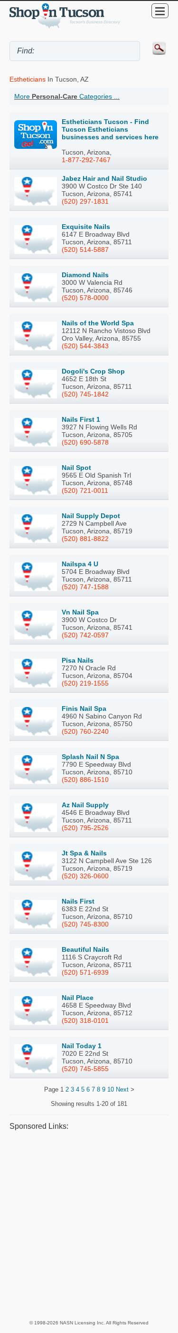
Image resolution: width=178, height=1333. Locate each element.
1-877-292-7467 (86, 160)
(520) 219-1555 (85, 683)
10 (110, 1089)
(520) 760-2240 (85, 731)
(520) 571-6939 (85, 972)
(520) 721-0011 (85, 490)
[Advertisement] (89, 1224)
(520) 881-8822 (85, 538)
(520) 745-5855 (85, 1069)
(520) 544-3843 (85, 346)
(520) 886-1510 (85, 779)
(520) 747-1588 (85, 587)
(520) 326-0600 (85, 876)
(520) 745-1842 (85, 394)
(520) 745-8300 (85, 924)
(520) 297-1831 (85, 201)
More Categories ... (67, 96)
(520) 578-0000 (85, 298)
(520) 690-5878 (85, 442)
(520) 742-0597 (85, 635)
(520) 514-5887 (85, 249)
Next (122, 1089)
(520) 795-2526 (85, 828)
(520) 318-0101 (85, 1020)
